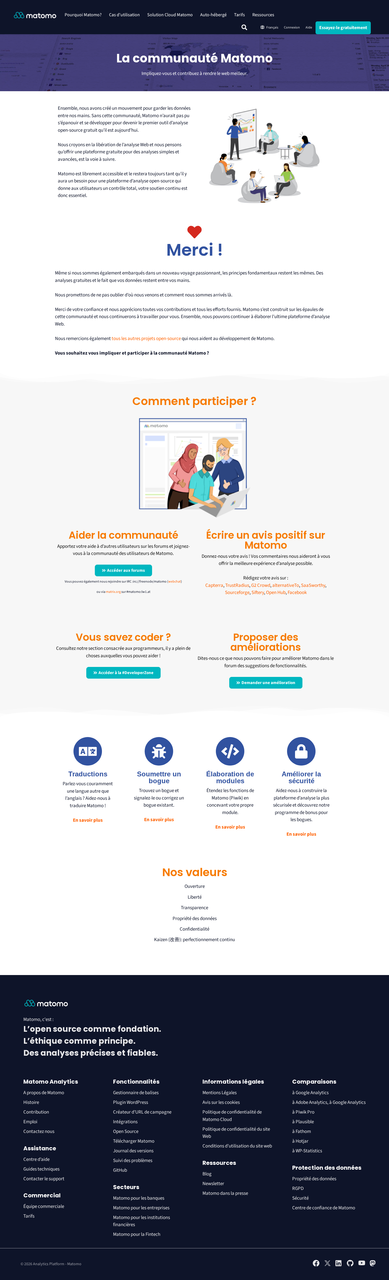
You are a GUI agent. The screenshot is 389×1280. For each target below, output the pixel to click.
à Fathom (301, 1131)
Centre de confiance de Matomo (323, 1207)
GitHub (120, 1170)
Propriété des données (314, 1178)
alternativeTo (285, 585)
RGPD (298, 1188)
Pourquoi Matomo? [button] (83, 15)
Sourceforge (237, 592)
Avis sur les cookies (221, 1102)
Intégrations (125, 1121)
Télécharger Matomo (133, 1141)
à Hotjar (300, 1141)
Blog (207, 1174)
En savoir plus (88, 820)
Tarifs (239, 15)
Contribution (36, 1112)
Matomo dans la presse (225, 1193)
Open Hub (276, 592)
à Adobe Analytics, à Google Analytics (329, 1102)
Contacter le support (43, 1178)
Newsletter (213, 1183)
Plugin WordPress (130, 1102)
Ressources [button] (263, 15)
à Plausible (303, 1121)
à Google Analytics (310, 1092)
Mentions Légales (219, 1092)
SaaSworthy (313, 585)
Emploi (30, 1121)
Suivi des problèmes (132, 1160)
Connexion (292, 27)
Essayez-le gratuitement (343, 28)
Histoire (31, 1102)
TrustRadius (237, 585)
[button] (244, 27)
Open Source (125, 1131)
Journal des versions (133, 1150)
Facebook (297, 592)
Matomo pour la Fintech (136, 1234)
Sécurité (300, 1198)
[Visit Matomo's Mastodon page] (373, 1265)
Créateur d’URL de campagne (142, 1112)
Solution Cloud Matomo (170, 15)
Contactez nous (38, 1131)
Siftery (257, 592)
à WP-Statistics (307, 1150)
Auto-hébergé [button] (213, 15)
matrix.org (113, 591)
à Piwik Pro (303, 1112)
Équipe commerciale (43, 1206)
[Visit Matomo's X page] (327, 1265)
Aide (309, 27)
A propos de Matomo (43, 1092)
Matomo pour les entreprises (141, 1207)
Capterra (214, 585)
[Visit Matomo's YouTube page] (361, 1265)
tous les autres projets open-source (146, 338)
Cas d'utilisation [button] (124, 15)
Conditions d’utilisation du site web (237, 1146)
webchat (174, 581)
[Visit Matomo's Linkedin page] (338, 1265)
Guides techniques (41, 1169)
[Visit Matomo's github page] (350, 1265)
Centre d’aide (36, 1159)
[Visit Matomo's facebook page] (316, 1265)
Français (272, 27)
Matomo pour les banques (138, 1198)
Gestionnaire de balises (136, 1092)
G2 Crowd (260, 585)
